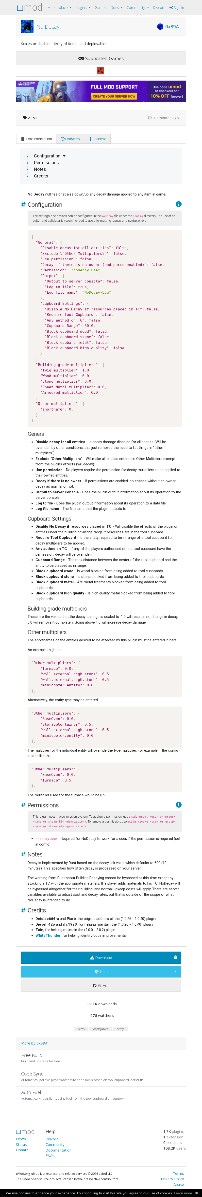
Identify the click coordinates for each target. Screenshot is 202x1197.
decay (120, 1029)
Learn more (183, 1193)
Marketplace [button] (58, 7)
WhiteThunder (48, 935)
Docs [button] (115, 7)
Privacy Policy (172, 1178)
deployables (100, 1029)
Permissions (46, 162)
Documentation (58, 1150)
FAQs (50, 1155)
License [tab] (99, 138)
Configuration (47, 155)
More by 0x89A (34, 1043)
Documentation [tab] (38, 138)
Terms (178, 1173)
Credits (41, 175)
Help (103, 971)
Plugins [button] (82, 7)
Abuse (178, 1184)
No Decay (47, 26)
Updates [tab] (72, 138)
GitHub (103, 985)
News (21, 1138)
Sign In (178, 7)
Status (21, 1144)
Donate (22, 1149)
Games (101, 7)
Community (55, 1144)
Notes (40, 169)
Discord (159, 7)
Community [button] (136, 7)
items (81, 1029)
